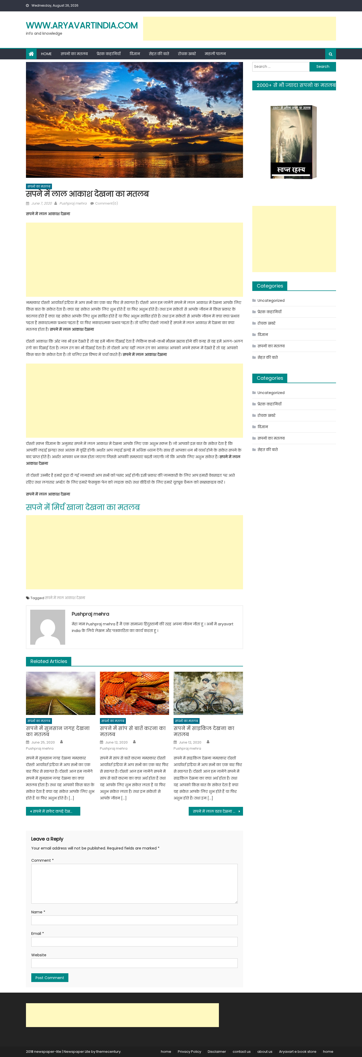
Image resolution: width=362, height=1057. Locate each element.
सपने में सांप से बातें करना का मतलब (133, 731)
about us (264, 1051)
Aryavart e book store (297, 1051)
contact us (242, 1051)
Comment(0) (106, 203)
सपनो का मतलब (74, 53)
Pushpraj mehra (73, 203)
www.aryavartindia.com (82, 25)
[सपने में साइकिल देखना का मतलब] (208, 693)
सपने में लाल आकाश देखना (65, 597)
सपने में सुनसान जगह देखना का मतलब (58, 731)
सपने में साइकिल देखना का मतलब (204, 731)
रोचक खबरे (187, 53)
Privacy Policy (189, 1051)
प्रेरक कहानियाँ (109, 53)
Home (46, 53)
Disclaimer (217, 1051)
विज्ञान (135, 53)
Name (38, 912)
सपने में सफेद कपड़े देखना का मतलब (56, 811)
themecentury (108, 1051)
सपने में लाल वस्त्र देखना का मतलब (218, 811)
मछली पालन (215, 53)
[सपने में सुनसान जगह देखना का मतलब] (60, 693)
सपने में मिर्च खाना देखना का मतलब (83, 507)
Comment (42, 860)
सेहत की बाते (159, 53)
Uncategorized (271, 300)
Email (37, 933)
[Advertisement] (239, 29)
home (166, 1051)
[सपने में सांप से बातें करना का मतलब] (134, 693)
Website (38, 955)
